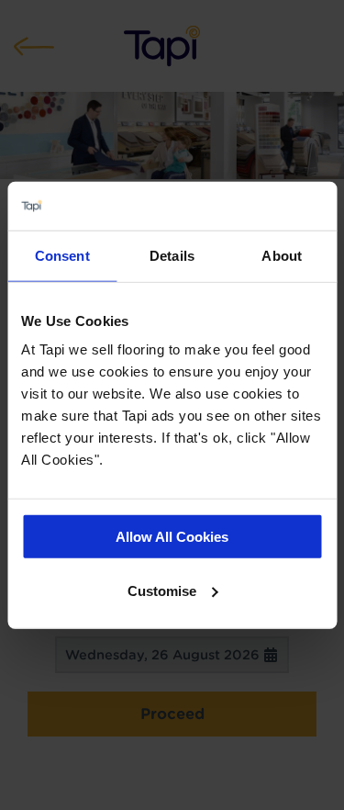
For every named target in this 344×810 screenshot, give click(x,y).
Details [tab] (172, 255)
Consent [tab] (62, 255)
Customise (162, 590)
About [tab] (281, 255)
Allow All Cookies (172, 537)
